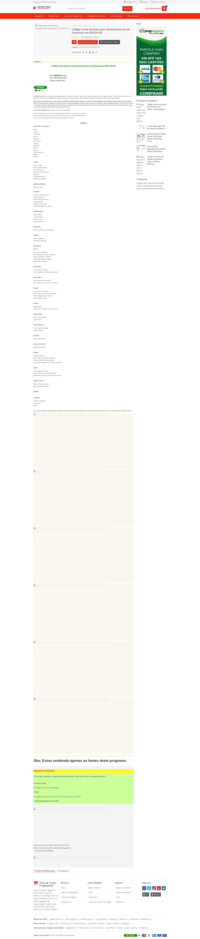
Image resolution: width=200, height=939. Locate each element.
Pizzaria (155, 186)
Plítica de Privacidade (69, 892)
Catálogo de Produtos (96, 16)
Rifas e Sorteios (95, 888)
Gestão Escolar (87, 919)
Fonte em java (153, 183)
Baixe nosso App (159, 2)
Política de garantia (123, 888)
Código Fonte (84, 47)
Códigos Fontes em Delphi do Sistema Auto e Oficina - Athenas (155, 160)
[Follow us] (149, 888)
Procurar (127, 9)
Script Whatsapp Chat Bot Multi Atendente (156, 127)
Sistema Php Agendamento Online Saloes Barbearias (156, 148)
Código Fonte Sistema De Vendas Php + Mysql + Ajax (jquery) (156, 106)
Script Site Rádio (142, 188)
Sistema (152, 188)
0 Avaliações (63, 871)
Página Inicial (53, 16)
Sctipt (91, 892)
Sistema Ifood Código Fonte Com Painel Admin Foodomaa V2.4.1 (156, 137)
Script (160, 186)
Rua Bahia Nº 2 (130, 2)
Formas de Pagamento (73, 16)
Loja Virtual (147, 186)
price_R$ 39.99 (95, 47)
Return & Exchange (123, 892)
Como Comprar (116, 16)
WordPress (160, 188)
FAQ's (63, 888)
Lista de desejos (153, 8)
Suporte (145, 2)
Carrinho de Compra (110, 42)
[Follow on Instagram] (154, 888)
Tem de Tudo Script (40, 935)
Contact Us (120, 902)
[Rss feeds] (164, 888)
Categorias (39, 16)
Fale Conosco (133, 16)
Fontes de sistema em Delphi (100, 902)
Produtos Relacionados (44, 871)
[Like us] (144, 888)
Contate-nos (66, 902)
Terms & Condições (69, 897)
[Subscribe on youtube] (159, 888)
